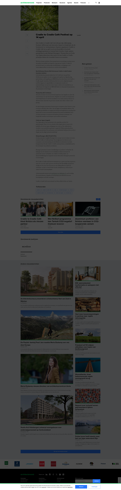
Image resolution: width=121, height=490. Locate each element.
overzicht (44, 487)
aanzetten (70, 487)
